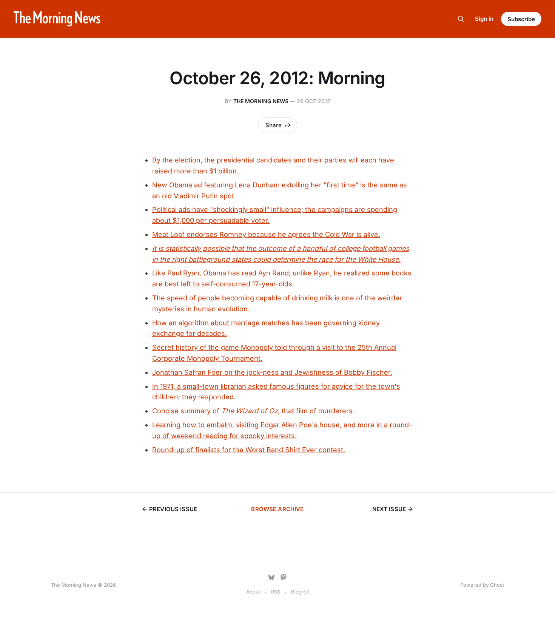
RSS (275, 592)
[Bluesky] (271, 577)
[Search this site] (461, 19)
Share (273, 125)
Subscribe (521, 19)
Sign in (484, 18)
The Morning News (260, 101)
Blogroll (300, 592)
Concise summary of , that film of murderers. (253, 411)
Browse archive (277, 509)
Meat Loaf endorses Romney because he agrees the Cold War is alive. (266, 234)
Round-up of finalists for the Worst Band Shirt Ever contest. (248, 450)
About (253, 592)
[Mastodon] (284, 577)
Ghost (497, 585)
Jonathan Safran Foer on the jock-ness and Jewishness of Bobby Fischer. (272, 372)
